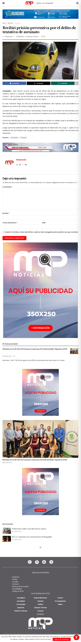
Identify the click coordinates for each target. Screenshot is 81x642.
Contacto (15, 584)
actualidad (21, 598)
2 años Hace (17, 531)
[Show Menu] (4, 3)
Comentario (8, 187)
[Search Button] (77, 3)
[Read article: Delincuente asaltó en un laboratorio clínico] (7, 531)
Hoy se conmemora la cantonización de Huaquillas (32, 537)
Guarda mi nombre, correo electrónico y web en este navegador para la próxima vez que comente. (41, 232)
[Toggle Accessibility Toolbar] (76, 637)
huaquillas (14, 137)
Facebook (15, 577)
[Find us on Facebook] (30, 562)
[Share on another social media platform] (76, 83)
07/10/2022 (20, 37)
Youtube (15, 582)
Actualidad (8, 456)
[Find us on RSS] (51, 562)
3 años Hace (17, 539)
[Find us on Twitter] (37, 562)
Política (40, 604)
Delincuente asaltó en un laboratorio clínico (29, 529)
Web (43, 223)
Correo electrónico (10, 223)
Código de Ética (18, 591)
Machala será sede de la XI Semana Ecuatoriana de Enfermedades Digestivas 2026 (35, 349)
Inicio (4, 23)
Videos (60, 604)
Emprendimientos (40, 598)
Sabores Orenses (40, 608)
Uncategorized (60, 601)
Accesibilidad (17, 589)
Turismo (60, 598)
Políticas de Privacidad (20, 586)
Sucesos (17, 23)
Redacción (9, 37)
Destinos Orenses (20, 611)
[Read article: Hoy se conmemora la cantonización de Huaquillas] (7, 539)
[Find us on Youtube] (44, 562)
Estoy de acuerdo (62, 639)
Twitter (14, 579)
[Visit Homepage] (40, 3)
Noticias (10, 23)
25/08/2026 (8, 356)
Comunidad (20, 604)
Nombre (6, 213)
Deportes (20, 608)
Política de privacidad (43, 639)
